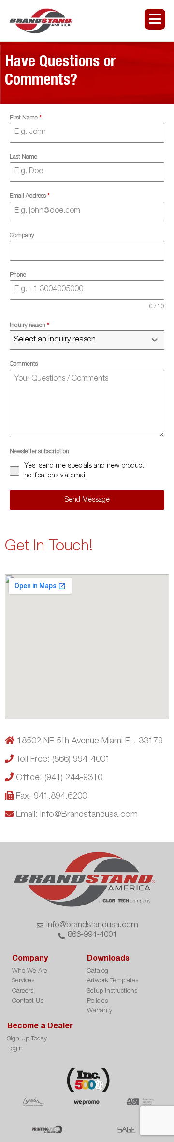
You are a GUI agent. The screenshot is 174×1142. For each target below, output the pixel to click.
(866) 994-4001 (81, 760)
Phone (18, 275)
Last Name (23, 157)
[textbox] (77, 340)
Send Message (87, 500)
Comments (24, 364)
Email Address (30, 196)
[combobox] (87, 340)
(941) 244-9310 (73, 778)
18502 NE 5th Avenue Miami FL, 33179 (90, 741)
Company (22, 235)
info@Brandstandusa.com (89, 815)
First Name (26, 118)
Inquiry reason (29, 325)
